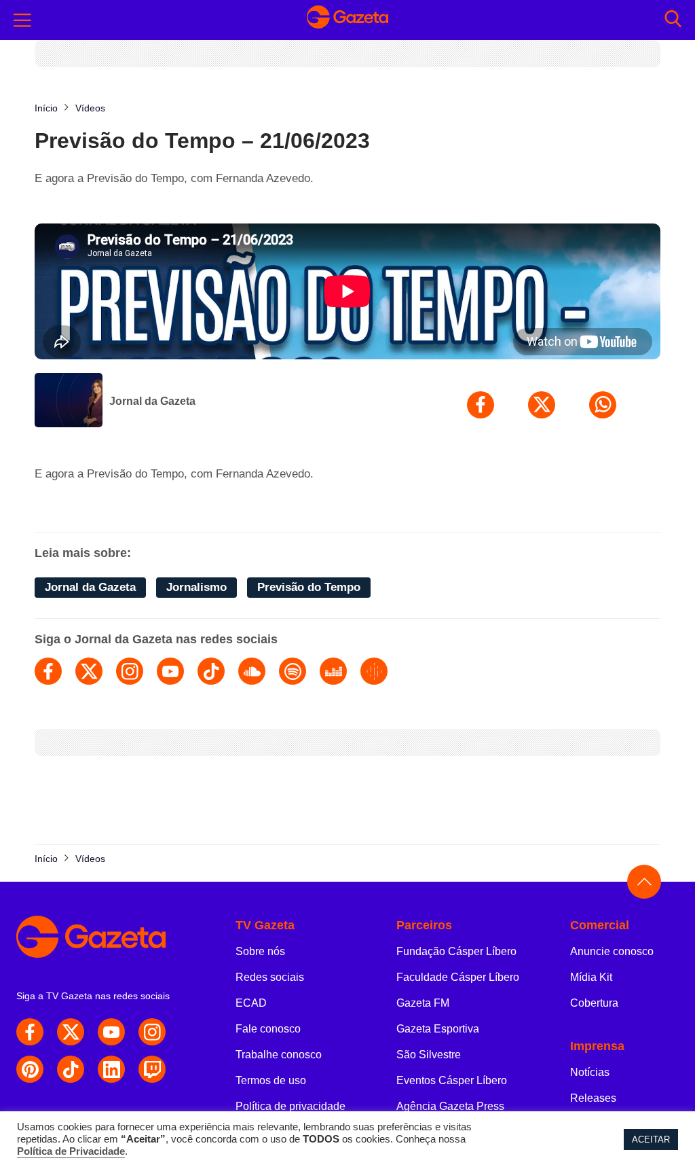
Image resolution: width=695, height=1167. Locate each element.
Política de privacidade (290, 1106)
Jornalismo (196, 587)
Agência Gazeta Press (450, 1106)
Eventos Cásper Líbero (451, 1080)
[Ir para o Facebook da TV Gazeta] (29, 1031)
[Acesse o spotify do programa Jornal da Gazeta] (292, 671)
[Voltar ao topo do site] (644, 882)
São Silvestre (428, 1054)
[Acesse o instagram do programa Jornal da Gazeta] (129, 671)
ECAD (251, 1003)
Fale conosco (268, 1029)
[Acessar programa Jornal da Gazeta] (68, 401)
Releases (593, 1098)
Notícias (589, 1072)
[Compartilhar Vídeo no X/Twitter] (541, 404)
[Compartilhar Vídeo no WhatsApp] (602, 404)
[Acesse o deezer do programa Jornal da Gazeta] (333, 671)
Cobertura (594, 1003)
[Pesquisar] (672, 20)
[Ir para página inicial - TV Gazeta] (347, 20)
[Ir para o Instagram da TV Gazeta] (152, 1031)
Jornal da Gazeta (152, 401)
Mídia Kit (591, 977)
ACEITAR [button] (651, 1139)
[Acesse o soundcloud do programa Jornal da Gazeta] (251, 671)
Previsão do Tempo (308, 587)
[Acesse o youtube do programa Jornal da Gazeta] (170, 671)
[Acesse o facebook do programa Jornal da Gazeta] (48, 671)
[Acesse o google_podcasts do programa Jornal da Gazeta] (374, 671)
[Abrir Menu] (22, 20)
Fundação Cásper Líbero (456, 951)
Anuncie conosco (612, 951)
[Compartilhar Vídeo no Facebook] (480, 404)
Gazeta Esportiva (437, 1029)
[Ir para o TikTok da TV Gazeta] (70, 1069)
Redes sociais (270, 977)
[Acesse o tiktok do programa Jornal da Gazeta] (211, 671)
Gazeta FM (422, 1003)
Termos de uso (271, 1080)
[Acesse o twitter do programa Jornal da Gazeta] (88, 671)
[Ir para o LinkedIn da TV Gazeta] (111, 1069)
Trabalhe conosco (279, 1054)
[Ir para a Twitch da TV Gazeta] (152, 1069)
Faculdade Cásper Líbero (457, 977)
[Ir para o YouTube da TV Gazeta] (111, 1031)
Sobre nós (260, 951)
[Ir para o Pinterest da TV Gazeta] (29, 1069)
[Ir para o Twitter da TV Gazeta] (70, 1031)
